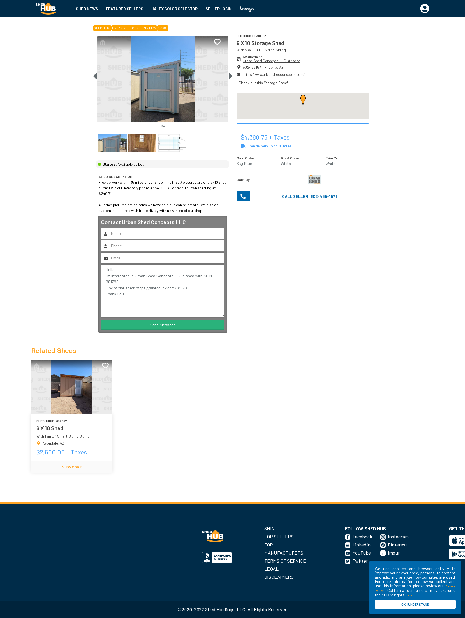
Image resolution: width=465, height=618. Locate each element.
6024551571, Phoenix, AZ (263, 67)
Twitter (360, 561)
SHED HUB (101, 28)
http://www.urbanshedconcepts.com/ (273, 74)
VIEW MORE (72, 467)
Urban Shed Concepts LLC (133, 28)
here (409, 595)
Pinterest (397, 545)
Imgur (394, 553)
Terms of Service (285, 561)
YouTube (362, 553)
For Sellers (279, 536)
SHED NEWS (87, 8)
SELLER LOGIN (219, 8)
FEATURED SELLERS (124, 8)
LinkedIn (362, 545)
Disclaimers (279, 577)
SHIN (269, 528)
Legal (271, 569)
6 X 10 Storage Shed (260, 43)
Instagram (398, 536)
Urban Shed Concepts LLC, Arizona (271, 60)
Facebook (362, 536)
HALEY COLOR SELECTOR (174, 8)
